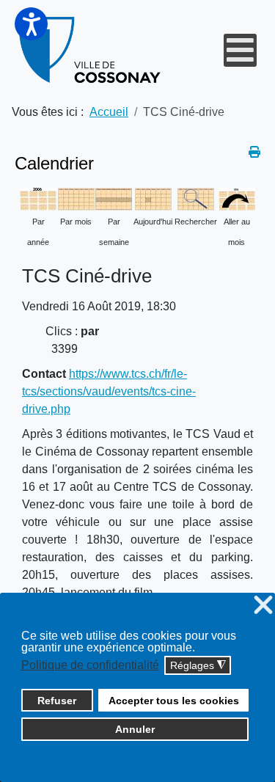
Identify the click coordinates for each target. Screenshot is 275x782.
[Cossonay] (91, 50)
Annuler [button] (135, 729)
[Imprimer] (254, 152)
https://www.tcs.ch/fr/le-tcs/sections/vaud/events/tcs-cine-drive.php (109, 391)
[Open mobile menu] (240, 50)
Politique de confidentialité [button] (90, 665)
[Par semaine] (113, 198)
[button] (31, 23)
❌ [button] (263, 605)
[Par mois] (76, 198)
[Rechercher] (195, 198)
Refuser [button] (56, 700)
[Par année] (38, 198)
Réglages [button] (198, 665)
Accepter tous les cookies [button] (174, 700)
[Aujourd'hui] (153, 198)
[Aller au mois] (237, 198)
